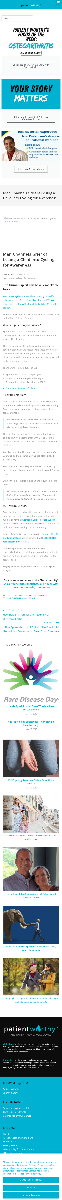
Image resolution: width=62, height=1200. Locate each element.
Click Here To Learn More (31, 169)
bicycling (12, 595)
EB (47, 595)
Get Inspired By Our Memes (17, 1115)
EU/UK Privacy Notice (13, 1153)
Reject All (31, 1187)
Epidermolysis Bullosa (13, 278)
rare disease (29, 598)
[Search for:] (17, 18)
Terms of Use (9, 1141)
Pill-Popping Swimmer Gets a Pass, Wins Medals (31, 782)
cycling (41, 595)
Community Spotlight (27, 595)
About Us (7, 1134)
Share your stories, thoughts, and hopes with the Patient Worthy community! (31, 585)
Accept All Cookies (31, 1195)
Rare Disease (29, 278)
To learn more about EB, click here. (19, 388)
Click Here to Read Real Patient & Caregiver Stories (31, 118)
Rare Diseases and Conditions (18, 1137)
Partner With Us (11, 1089)
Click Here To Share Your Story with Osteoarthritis (31, 66)
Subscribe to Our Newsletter (17, 1108)
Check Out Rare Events (14, 1111)
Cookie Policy (34, 1173)
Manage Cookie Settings (31, 1179)
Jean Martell (9, 274)
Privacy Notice (10, 1145)
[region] (31, 1177)
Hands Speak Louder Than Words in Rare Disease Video (31, 708)
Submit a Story (10, 1092)
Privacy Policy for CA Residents (18, 1149)
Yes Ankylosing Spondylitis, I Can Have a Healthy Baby (31, 723)
